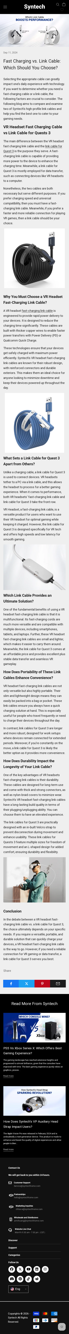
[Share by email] (58, 983)
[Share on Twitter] (26, 983)
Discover (13, 1240)
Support (12, 1247)
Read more (8, 1076)
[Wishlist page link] (62, 9)
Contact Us (14, 1167)
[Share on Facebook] (11, 983)
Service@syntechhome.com (27, 1186)
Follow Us (13, 1262)
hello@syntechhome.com (26, 1197)
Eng (20, 1289)
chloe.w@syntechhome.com (29, 1209)
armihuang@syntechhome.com (29, 1221)
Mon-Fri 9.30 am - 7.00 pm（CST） (30, 1232)
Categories (14, 1255)
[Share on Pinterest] (42, 983)
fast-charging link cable (37, 310)
